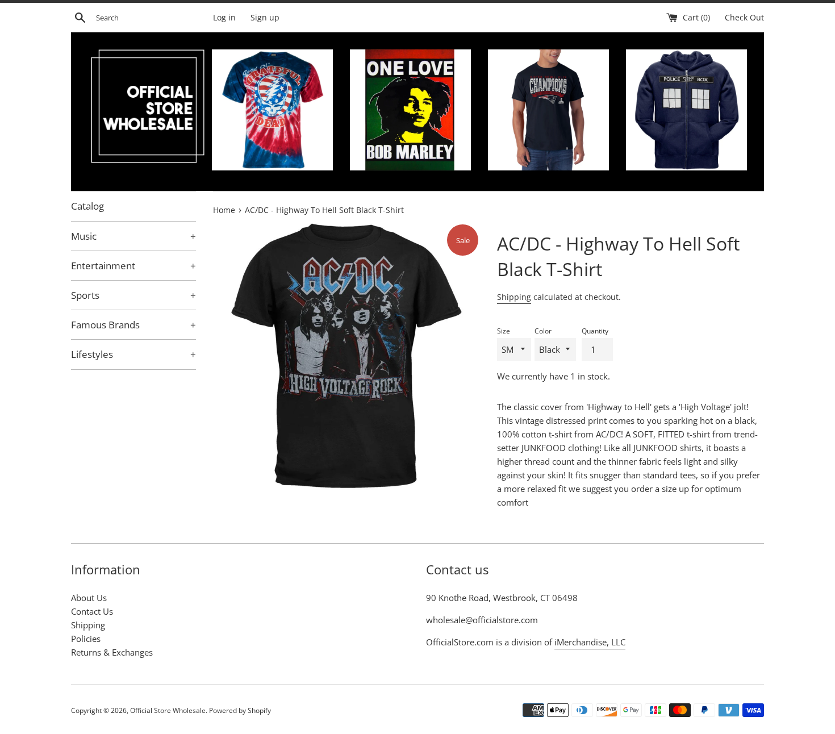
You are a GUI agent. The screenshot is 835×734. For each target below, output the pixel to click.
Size (503, 331)
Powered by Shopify (240, 710)
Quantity (595, 331)
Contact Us (92, 611)
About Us (89, 597)
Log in (224, 17)
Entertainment (133, 265)
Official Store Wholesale (168, 710)
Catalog (87, 205)
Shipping (514, 296)
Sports (133, 295)
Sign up (264, 17)
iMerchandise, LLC (589, 642)
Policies (86, 638)
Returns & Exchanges (112, 652)
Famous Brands (133, 324)
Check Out (744, 17)
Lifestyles (133, 354)
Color (543, 331)
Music (133, 236)
